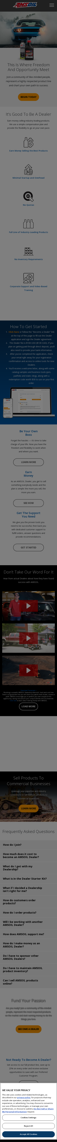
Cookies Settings (28, 1117)
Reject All (28, 1126)
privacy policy (23, 1097)
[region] (28, 1111)
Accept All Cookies (28, 1134)
